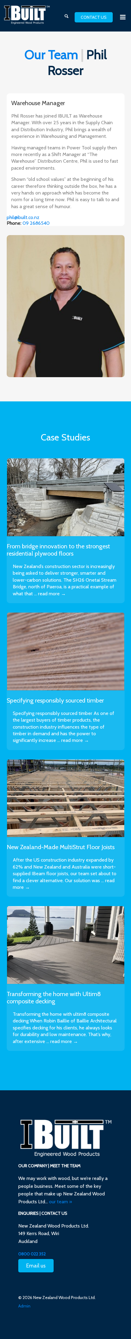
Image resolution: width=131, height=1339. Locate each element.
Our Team (51, 54)
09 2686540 (36, 223)
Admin (24, 1306)
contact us (94, 17)
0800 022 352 (32, 1254)
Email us (36, 1265)
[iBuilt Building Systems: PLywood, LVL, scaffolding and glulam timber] (26, 15)
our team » (60, 1201)
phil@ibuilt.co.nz (23, 217)
